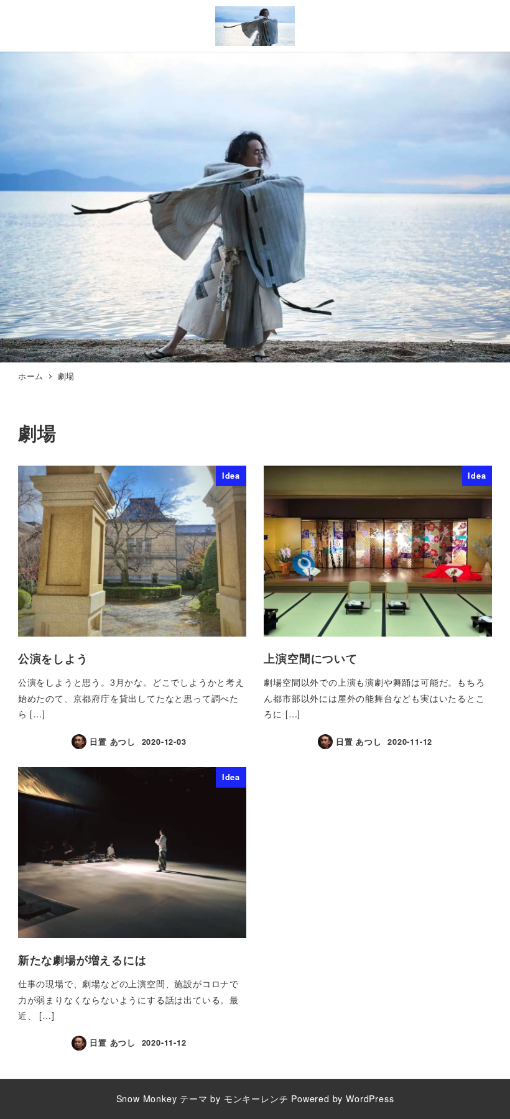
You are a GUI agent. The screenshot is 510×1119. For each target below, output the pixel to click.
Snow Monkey (146, 1098)
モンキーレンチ (256, 1098)
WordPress (370, 1098)
